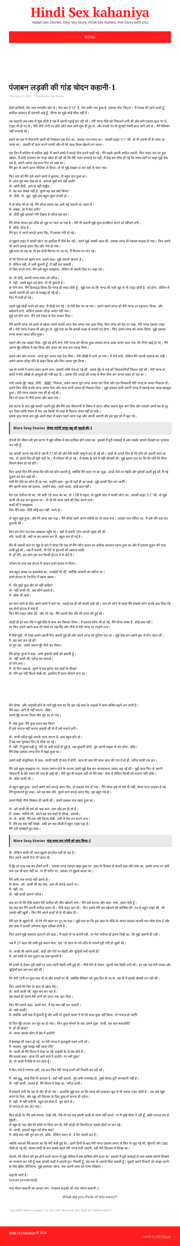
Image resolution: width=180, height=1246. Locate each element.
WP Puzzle (163, 1236)
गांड (46, 1210)
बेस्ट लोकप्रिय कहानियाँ (99, 1210)
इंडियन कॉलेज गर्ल (24, 1210)
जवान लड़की (81, 1210)
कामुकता (39, 1210)
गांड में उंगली (54, 1210)
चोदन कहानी (68, 1210)
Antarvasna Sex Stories (50, 96)
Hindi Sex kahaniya (90, 12)
